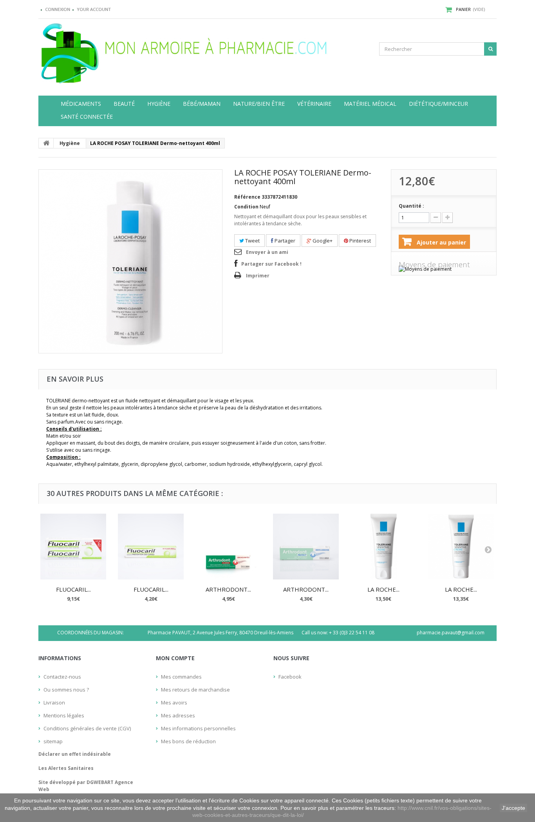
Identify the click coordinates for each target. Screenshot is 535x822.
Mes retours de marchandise (195, 689)
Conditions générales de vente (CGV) (87, 728)
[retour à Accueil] (46, 143)
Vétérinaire (314, 103)
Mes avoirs (174, 702)
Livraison (54, 702)
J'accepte (513, 808)
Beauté (124, 103)
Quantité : (411, 206)
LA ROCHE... (383, 589)
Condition (246, 206)
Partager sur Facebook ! (271, 264)
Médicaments (81, 103)
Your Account (94, 9)
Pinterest (359, 240)
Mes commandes (181, 676)
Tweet (252, 240)
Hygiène (158, 103)
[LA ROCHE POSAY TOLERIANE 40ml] (461, 546)
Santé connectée (87, 116)
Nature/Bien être (259, 103)
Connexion (57, 9)
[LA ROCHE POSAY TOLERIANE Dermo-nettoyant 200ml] (130, 261)
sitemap (53, 741)
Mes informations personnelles (198, 728)
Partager (284, 240)
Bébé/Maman (202, 103)
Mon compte (175, 658)
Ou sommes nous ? (66, 689)
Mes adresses (178, 715)
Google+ (322, 240)
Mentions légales (63, 715)
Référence (247, 197)
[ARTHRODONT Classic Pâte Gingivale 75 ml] (228, 546)
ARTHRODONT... (228, 589)
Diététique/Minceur (438, 103)
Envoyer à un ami (267, 252)
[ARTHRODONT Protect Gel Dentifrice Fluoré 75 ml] (306, 546)
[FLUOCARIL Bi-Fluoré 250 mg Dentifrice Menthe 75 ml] (151, 546)
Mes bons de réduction (188, 741)
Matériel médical (370, 103)
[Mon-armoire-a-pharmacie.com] (110, 51)
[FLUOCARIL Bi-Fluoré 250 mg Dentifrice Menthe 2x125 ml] (73, 546)
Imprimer (257, 275)
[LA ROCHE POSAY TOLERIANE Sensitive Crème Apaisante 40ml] (383, 546)
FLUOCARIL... (73, 589)
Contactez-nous (62, 676)
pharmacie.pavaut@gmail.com (450, 632)
